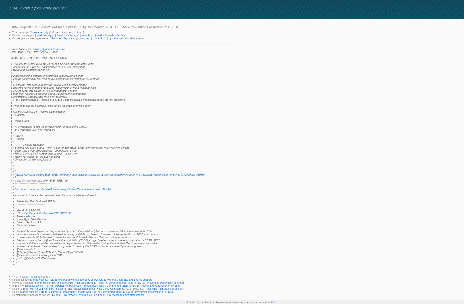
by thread (69, 38)
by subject (84, 38)
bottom (78, 32)
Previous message (67, 35)
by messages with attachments (126, 38)
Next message (45, 35)
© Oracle (191, 301)
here (274, 301)
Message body (39, 32)
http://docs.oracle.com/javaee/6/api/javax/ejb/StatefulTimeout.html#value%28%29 (63, 189)
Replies (120, 35)
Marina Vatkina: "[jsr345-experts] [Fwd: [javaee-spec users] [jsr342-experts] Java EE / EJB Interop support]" (91, 279)
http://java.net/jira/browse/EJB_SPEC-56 (47, 213)
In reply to (87, 35)
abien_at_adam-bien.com (49, 49)
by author (99, 38)
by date (56, 38)
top (70, 32)
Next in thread (105, 35)
